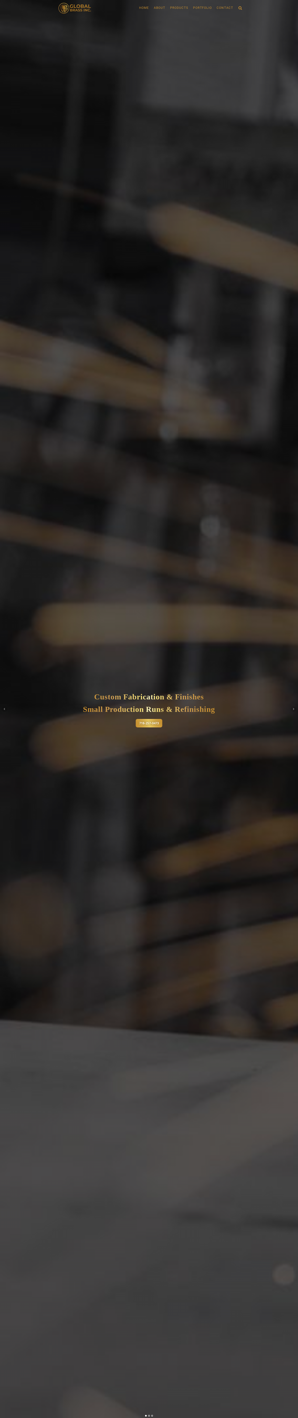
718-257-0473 (149, 723)
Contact (225, 8)
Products (179, 8)
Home (144, 8)
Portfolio (202, 8)
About (159, 8)
